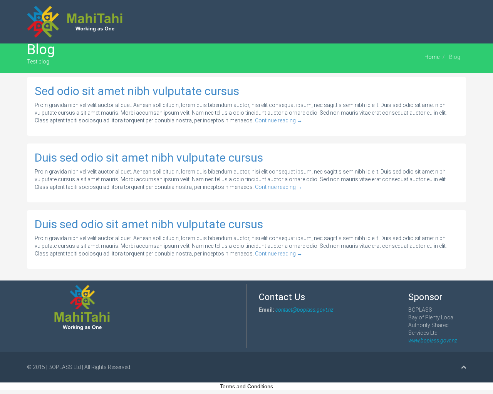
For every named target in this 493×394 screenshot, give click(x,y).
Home (431, 57)
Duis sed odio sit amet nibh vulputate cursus (149, 157)
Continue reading (278, 120)
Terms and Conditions (246, 386)
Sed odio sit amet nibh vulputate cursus (137, 91)
